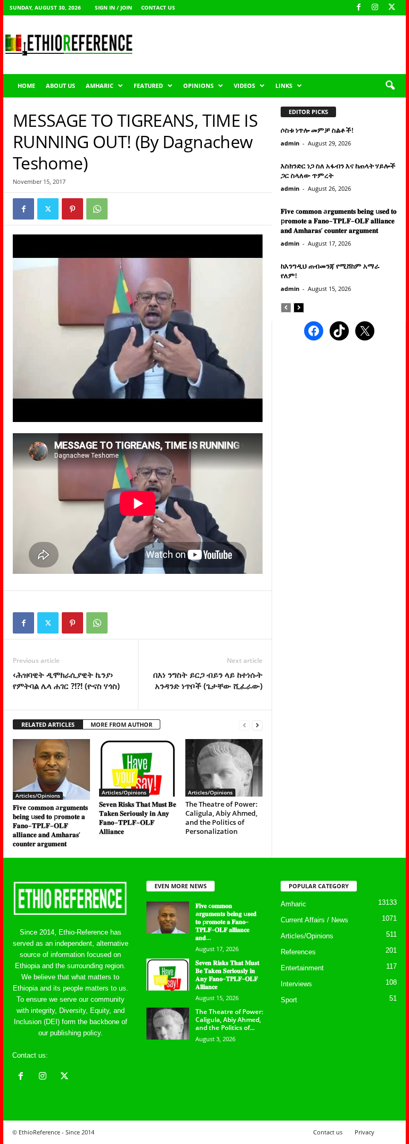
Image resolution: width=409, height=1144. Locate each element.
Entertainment (302, 968)
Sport (289, 1000)
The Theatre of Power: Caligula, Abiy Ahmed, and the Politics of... (229, 1019)
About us (60, 86)
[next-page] (257, 725)
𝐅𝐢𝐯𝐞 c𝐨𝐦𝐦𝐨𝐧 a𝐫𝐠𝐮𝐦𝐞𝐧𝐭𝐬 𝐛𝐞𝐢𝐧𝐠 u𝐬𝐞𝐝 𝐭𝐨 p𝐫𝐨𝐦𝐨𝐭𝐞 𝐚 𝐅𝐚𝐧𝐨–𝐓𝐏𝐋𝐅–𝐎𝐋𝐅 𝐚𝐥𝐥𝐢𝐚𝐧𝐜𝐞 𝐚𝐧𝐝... (226, 921)
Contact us (158, 7)
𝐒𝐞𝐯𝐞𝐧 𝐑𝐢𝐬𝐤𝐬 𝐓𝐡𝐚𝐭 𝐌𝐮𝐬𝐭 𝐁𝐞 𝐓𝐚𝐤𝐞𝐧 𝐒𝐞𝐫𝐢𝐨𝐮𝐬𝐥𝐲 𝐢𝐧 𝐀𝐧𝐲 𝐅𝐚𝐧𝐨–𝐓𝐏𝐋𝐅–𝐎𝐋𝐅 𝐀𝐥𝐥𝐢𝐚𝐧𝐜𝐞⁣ (137, 817)
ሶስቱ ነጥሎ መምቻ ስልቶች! (317, 130)
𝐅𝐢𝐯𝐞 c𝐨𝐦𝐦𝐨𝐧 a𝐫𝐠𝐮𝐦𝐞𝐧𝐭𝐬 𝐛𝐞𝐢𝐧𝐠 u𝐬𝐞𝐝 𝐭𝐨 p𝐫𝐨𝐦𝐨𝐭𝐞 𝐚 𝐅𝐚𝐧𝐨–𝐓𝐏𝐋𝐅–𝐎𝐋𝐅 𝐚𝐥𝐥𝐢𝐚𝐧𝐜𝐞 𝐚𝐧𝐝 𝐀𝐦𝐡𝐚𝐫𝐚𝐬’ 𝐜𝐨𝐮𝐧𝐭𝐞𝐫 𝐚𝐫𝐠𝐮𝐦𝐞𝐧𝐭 (50, 825)
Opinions (198, 86)
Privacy (364, 1132)
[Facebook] (358, 7)
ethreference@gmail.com (88, 1055)
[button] (390, 86)
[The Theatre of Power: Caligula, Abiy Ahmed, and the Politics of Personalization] (224, 768)
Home (26, 86)
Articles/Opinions (37, 795)
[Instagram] (375, 7)
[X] (391, 7)
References (298, 952)
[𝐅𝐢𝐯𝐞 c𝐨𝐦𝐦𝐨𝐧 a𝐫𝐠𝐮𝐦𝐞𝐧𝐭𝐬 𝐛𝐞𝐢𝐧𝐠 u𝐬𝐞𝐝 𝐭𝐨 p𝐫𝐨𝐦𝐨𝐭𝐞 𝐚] (51, 769)
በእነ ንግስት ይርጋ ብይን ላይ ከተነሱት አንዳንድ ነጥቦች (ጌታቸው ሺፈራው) (208, 680)
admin (290, 143)
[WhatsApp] (97, 209)
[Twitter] (48, 209)
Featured (148, 86)
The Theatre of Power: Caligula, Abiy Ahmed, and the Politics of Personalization (221, 817)
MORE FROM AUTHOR (121, 724)
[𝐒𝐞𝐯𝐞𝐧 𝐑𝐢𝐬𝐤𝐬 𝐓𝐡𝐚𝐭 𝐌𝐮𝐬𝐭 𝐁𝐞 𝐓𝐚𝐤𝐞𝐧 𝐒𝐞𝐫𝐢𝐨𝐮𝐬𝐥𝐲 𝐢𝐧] (137, 768)
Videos (244, 86)
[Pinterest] (72, 209)
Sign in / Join (113, 7)
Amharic (99, 86)
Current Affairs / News (314, 920)
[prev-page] (244, 725)
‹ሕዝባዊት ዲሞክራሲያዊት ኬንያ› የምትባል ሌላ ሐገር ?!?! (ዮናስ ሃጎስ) (66, 680)
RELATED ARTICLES (48, 724)
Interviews (296, 984)
